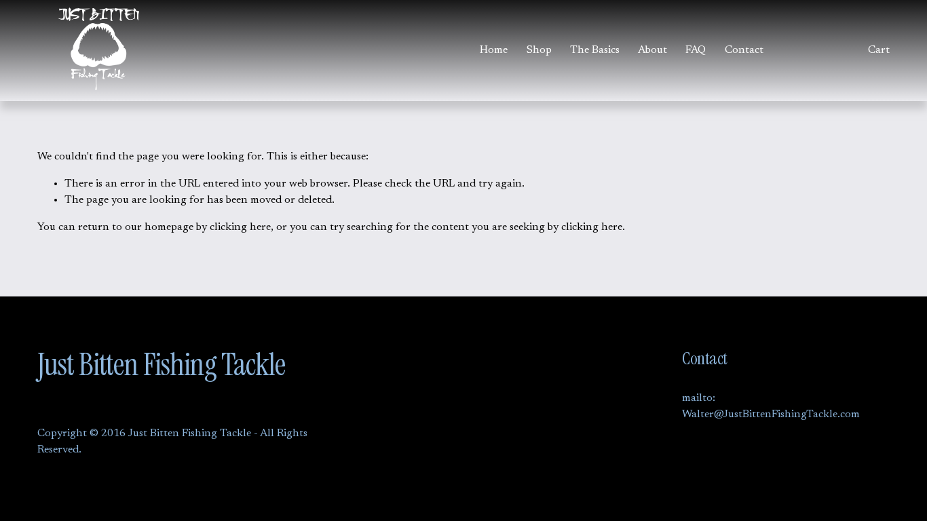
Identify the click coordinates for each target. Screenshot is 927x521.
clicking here (240, 227)
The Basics (595, 50)
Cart (879, 50)
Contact (744, 50)
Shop (539, 50)
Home (494, 50)
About (652, 50)
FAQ (695, 50)
